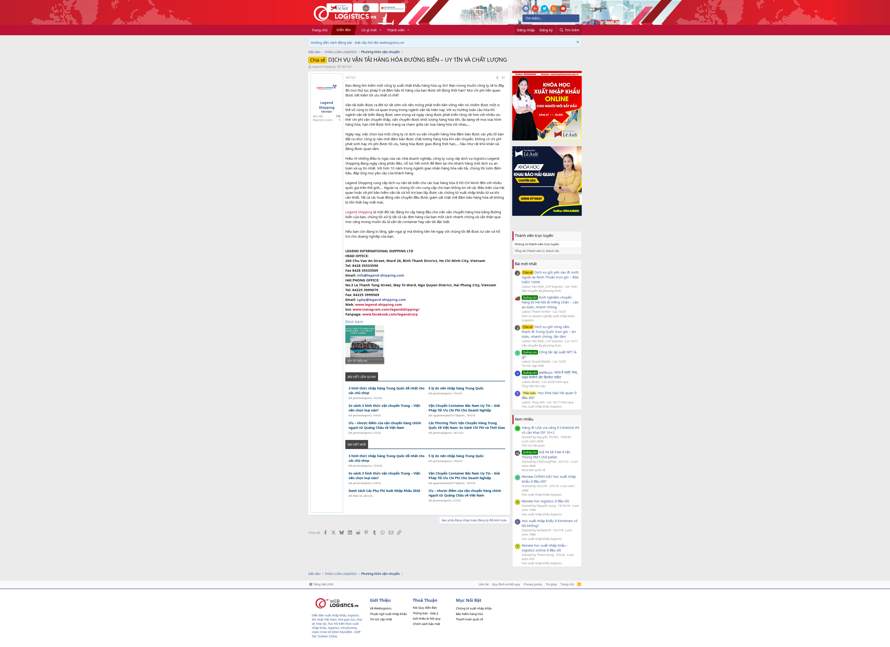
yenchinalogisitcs (362, 398)
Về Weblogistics (380, 608)
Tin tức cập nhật (533, 365)
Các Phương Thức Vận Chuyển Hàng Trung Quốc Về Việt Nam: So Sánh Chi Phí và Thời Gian (467, 425)
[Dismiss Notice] (577, 42)
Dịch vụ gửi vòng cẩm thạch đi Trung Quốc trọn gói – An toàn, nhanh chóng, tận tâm (549, 331)
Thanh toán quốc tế (469, 619)
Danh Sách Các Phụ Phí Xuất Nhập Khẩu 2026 (384, 490)
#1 (503, 78)
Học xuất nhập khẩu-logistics (542, 406)
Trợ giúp (551, 584)
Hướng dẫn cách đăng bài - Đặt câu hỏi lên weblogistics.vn (357, 42)
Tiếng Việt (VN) (322, 584)
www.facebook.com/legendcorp (390, 314)
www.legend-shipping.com (378, 304)
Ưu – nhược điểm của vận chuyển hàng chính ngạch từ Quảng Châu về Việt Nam (385, 425)
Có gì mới (369, 30)
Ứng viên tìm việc (534, 386)
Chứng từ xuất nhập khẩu (474, 608)
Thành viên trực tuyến (534, 235)
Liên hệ (484, 584)
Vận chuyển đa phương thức (541, 291)
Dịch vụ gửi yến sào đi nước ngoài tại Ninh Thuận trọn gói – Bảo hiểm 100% (550, 277)
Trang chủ (319, 30)
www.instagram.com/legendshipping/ (386, 309)
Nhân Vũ (357, 495)
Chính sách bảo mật (426, 624)
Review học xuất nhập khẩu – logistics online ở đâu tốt (545, 547)
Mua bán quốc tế (533, 470)
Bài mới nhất (526, 263)
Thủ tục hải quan (533, 445)
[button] (380, 30)
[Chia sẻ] (497, 77)
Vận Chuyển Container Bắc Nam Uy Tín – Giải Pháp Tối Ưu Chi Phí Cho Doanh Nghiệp (464, 407)
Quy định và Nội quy (506, 584)
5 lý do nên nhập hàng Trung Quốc (456, 388)
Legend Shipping (323, 66)
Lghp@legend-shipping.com (381, 299)
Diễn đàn (344, 29)
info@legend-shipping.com (380, 275)
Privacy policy (533, 584)
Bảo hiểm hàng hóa (469, 614)
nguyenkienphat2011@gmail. (449, 415)
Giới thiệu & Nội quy (427, 618)
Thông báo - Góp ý (425, 613)
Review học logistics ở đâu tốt (545, 501)
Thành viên (396, 30)
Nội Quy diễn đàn (425, 608)
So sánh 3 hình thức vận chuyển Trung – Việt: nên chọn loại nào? (385, 407)
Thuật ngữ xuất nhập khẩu (388, 614)
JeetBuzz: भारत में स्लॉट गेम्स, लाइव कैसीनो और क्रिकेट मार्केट (550, 374)
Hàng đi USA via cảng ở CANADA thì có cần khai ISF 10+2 (550, 430)
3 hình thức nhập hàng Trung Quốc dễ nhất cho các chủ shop (387, 390)
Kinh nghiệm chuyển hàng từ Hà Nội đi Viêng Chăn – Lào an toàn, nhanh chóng (550, 302)
